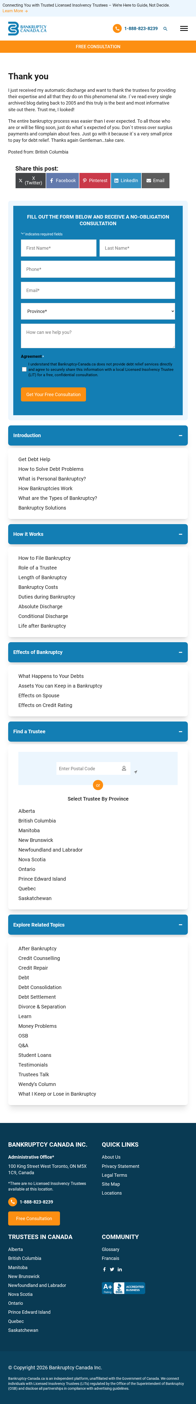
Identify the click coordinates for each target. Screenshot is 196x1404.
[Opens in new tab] (123, 1288)
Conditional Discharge (43, 616)
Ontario (26, 869)
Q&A (23, 1045)
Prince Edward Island (42, 879)
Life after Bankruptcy (42, 626)
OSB (23, 1036)
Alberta (26, 811)
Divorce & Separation (42, 1007)
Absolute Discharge (40, 606)
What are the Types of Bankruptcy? (57, 498)
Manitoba (29, 830)
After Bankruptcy (37, 948)
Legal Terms (114, 1175)
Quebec (27, 889)
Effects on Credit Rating (45, 705)
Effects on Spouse (38, 695)
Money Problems (37, 1026)
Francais (110, 1258)
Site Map (111, 1184)
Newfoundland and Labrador (50, 850)
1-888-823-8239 (36, 1202)
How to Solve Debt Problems (50, 469)
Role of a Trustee (37, 568)
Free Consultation (98, 46)
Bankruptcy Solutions (42, 508)
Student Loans (34, 1055)
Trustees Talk (33, 1074)
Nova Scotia (32, 859)
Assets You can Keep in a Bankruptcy (60, 686)
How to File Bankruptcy (44, 558)
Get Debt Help (34, 459)
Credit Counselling (39, 958)
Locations (112, 1193)
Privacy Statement (120, 1166)
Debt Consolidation (40, 987)
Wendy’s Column (37, 1084)
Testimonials (33, 1065)
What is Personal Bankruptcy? (52, 479)
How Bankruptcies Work (45, 488)
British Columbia (37, 821)
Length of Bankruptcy (42, 577)
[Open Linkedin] (119, 1269)
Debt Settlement (37, 997)
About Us (111, 1157)
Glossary (110, 1249)
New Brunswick (35, 840)
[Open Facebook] (104, 1269)
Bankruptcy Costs (38, 587)
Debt (23, 978)
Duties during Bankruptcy (46, 597)
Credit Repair (33, 968)
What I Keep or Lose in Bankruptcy (57, 1094)
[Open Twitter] (112, 1269)
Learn (24, 1016)
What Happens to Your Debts (51, 676)
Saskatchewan (35, 898)
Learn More (13, 10)
